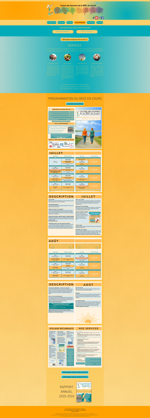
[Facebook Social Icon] (102, 18)
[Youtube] (96, 18)
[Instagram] (99, 18)
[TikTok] (93, 18)
